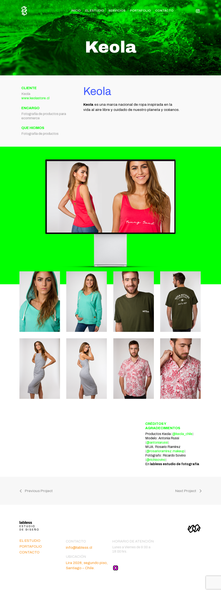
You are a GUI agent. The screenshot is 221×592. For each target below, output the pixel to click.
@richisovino (156, 459)
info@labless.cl (79, 547)
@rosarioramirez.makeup (165, 451)
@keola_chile (182, 434)
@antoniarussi (157, 442)
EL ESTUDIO (29, 540)
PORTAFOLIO (30, 546)
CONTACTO (29, 552)
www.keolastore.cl (35, 98)
